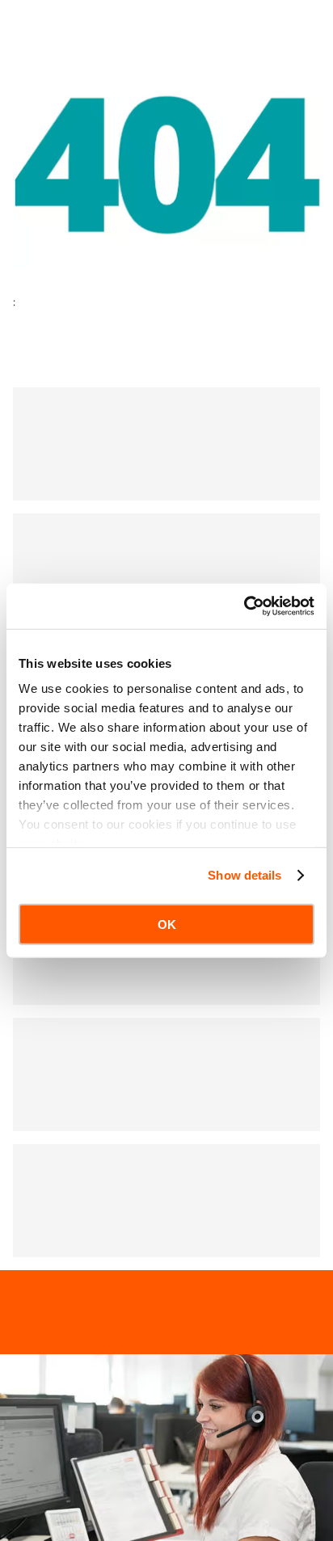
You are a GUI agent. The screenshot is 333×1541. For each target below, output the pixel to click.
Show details (244, 875)
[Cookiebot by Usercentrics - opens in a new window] (243, 606)
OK (167, 924)
